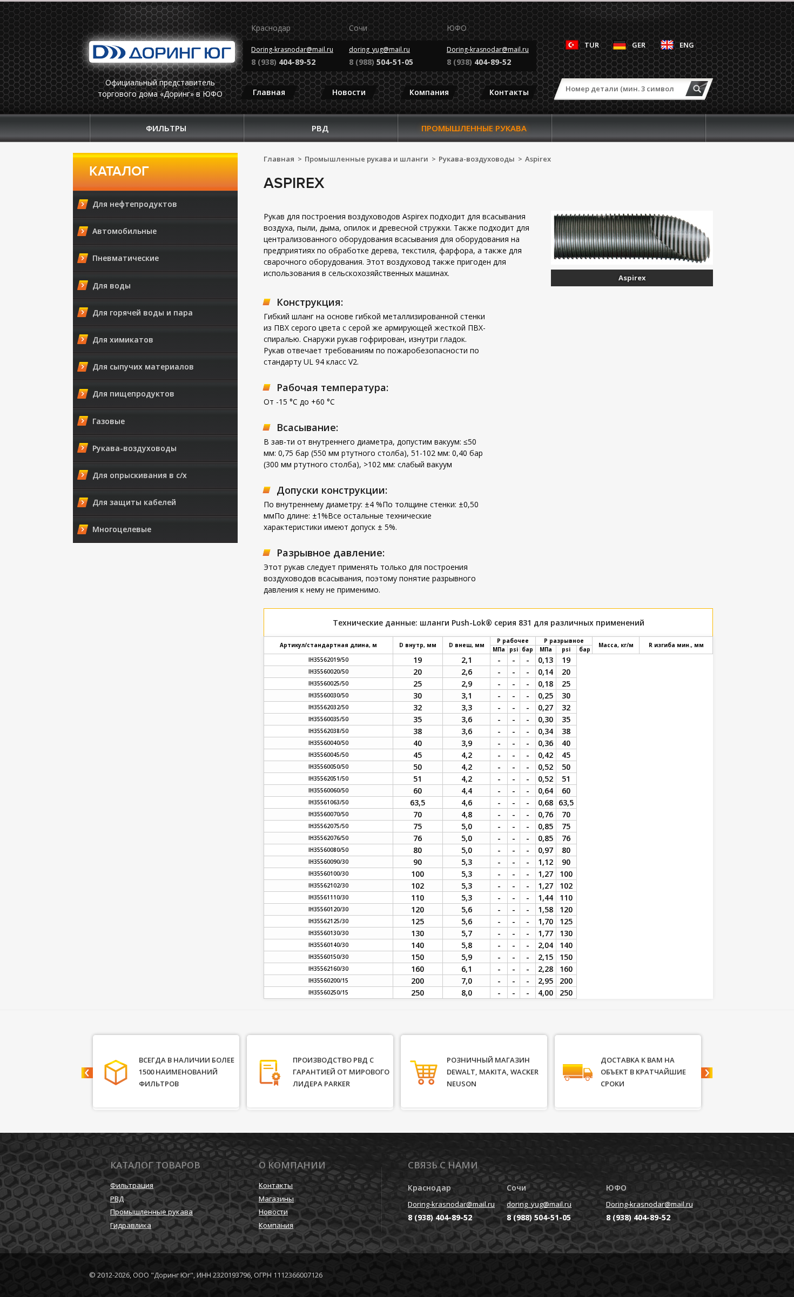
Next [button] (706, 1072)
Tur (591, 45)
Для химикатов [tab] (122, 339)
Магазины (276, 1199)
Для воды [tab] (111, 285)
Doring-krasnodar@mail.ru (292, 49)
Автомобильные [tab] (124, 231)
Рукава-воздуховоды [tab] (134, 448)
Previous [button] (87, 1072)
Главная (269, 92)
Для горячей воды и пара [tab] (142, 312)
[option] (166, 1072)
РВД (320, 128)
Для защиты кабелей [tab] (134, 502)
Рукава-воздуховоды (477, 159)
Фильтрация (131, 1185)
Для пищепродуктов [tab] (133, 393)
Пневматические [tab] (125, 258)
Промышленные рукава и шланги (366, 159)
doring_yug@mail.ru (379, 49)
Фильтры (166, 128)
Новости (349, 92)
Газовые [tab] (108, 421)
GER (638, 45)
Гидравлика (130, 1225)
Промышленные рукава (474, 128)
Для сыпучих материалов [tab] (143, 366)
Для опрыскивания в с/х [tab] (139, 475)
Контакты (509, 92)
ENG (686, 45)
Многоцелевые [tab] (121, 529)
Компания (429, 92)
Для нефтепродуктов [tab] (134, 204)
